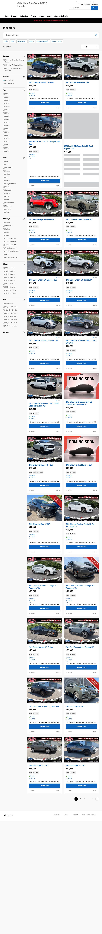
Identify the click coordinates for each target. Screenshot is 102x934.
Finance (33, 16)
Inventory (14, 16)
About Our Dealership (61, 16)
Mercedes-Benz (57, 41)
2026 (12, 41)
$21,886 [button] (69, 709)
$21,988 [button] (69, 283)
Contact (56, 815)
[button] (44, 90)
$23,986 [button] (32, 650)
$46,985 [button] (69, 650)
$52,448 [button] (32, 468)
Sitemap (75, 815)
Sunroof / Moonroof (43, 41)
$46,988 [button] (67, 151)
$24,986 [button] (32, 222)
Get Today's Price (44, 102)
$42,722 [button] (69, 346)
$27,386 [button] (69, 529)
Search (94, 8)
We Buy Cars (24, 16)
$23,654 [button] (32, 343)
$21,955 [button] (69, 591)
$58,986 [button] (32, 147)
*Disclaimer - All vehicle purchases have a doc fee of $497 (44, 99)
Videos (49, 16)
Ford (6, 41)
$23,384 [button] (32, 768)
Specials (41, 16)
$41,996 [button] (69, 222)
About (65, 815)
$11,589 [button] (32, 527)
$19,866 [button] (69, 468)
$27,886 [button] (69, 85)
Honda (31, 41)
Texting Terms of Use (88, 815)
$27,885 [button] (69, 407)
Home (6, 16)
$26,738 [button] (32, 591)
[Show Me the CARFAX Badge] (69, 94)
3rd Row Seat (21, 41)
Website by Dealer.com (8, 816)
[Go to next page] (97, 799)
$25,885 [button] (32, 85)
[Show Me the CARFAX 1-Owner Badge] (32, 94)
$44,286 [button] (32, 409)
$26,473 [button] (32, 283)
